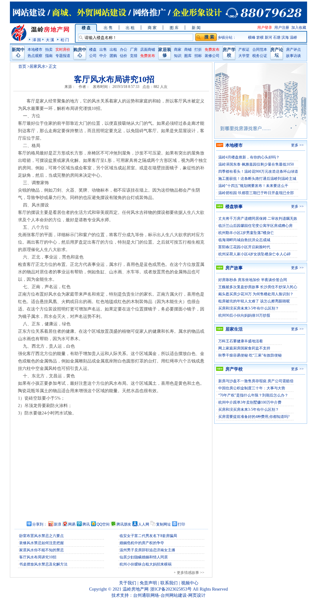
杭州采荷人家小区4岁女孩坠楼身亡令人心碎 (254, 254)
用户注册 (281, 27)
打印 (181, 524)
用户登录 (264, 27)
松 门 (65, 40)
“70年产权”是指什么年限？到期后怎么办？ (253, 395)
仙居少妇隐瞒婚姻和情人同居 (143, 557)
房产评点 (293, 49)
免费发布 (147, 56)
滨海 (285, 37)
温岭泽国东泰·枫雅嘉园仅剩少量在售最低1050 (256, 164)
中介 (103, 56)
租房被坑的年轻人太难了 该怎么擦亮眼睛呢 (254, 301)
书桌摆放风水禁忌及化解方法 (43, 564)
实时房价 (62, 49)
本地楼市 (35, 49)
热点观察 (35, 56)
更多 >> (297, 145)
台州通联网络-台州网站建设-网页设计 (169, 595)
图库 (188, 56)
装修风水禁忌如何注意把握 (41, 543)
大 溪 (50, 40)
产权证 (244, 49)
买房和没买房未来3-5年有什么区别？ (248, 308)
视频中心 (189, 583)
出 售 (108, 27)
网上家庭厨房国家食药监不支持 (244, 348)
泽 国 (37, 40)
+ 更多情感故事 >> (189, 572)
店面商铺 (147, 49)
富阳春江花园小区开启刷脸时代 (244, 247)
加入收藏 (298, 27)
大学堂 (244, 56)
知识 (177, 56)
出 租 (130, 27)
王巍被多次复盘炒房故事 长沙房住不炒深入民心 (257, 287)
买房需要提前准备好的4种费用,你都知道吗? (253, 416)
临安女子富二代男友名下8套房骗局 (148, 536)
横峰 (251, 37)
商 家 (152, 27)
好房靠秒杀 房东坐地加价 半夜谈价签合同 (252, 280)
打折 (198, 49)
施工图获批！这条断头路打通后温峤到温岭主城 (257, 178)
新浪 (57, 524)
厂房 (133, 49)
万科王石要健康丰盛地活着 (240, 341)
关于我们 (127, 583)
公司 (93, 56)
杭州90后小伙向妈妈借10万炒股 (244, 315)
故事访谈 (293, 56)
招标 (198, 56)
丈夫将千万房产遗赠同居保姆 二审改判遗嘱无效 (257, 218)
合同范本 (259, 49)
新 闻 (196, 27)
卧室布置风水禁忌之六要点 (41, 536)
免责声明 (148, 583)
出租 (113, 49)
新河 (268, 37)
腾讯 (86, 524)
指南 (49, 56)
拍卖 (49, 49)
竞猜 (133, 56)
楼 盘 (86, 27)
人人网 (143, 524)
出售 (103, 49)
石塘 (276, 37)
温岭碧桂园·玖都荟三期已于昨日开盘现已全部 (256, 193)
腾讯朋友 (123, 524)
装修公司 (212, 56)
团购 (113, 56)
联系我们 (169, 583)
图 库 (174, 27)
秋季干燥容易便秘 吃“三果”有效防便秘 (250, 355)
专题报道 (62, 56)
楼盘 (93, 49)
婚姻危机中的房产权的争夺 (141, 543)
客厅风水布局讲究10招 (37, 557)
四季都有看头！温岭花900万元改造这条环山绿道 (258, 171)
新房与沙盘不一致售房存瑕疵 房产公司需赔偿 (255, 381)
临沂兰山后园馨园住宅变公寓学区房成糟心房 (255, 225)
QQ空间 (103, 524)
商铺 (188, 49)
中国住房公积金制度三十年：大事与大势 (251, 388)
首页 (22, 66)
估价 (123, 56)
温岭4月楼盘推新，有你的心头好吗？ (249, 157)
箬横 (260, 37)
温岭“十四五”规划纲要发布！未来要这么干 (253, 186)
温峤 (293, 37)
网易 (72, 524)
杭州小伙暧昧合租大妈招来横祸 (145, 564)
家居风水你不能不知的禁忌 (41, 550)
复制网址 (163, 524)
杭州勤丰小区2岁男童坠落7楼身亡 (246, 233)
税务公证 (259, 56)
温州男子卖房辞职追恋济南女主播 (147, 550)
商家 (177, 49)
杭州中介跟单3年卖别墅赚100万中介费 (249, 402)
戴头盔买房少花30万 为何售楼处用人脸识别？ (255, 294)
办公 (123, 49)
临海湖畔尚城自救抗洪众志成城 (244, 240)
